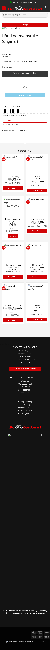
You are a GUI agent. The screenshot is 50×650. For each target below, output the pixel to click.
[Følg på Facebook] (2, 632)
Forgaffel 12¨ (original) (12, 305)
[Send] (45, 15)
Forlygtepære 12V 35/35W (37, 177)
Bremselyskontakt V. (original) (12, 220)
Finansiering (25, 405)
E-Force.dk (25, 387)
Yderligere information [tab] (10, 124)
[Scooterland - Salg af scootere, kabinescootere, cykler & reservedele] (25, 8)
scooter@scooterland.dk (25, 360)
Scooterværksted (25, 408)
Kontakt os (25, 393)
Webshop (25, 381)
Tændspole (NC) (13, 177)
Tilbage (25, 25)
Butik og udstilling (25, 402)
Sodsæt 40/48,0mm (37, 219)
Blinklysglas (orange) (13, 265)
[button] (4, 8)
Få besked (25, 95)
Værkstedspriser (25, 411)
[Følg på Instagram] (6, 632)
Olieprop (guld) (37, 265)
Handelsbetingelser (25, 390)
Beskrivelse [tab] (7, 120)
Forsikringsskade (25, 414)
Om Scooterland (25, 384)
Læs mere (12, 236)
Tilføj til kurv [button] (13, 188)
